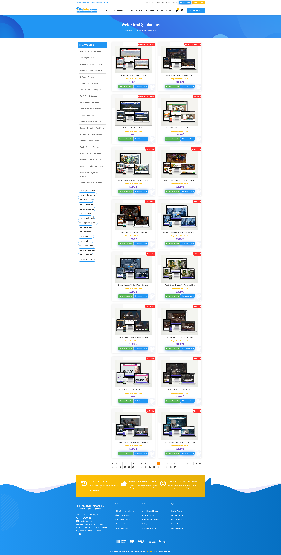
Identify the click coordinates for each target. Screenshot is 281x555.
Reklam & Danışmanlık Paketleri (89, 174)
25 (125, 467)
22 (112, 467)
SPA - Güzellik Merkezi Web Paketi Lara (180, 390)
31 (150, 467)
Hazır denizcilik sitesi (87, 259)
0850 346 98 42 (84, 518)
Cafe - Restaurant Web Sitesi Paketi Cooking (179, 180)
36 (171, 467)
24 (121, 467)
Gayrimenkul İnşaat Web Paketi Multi (133, 75)
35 (167, 467)
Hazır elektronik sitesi (87, 250)
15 (175, 463)
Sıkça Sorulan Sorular (156, 2)
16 (179, 463)
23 (116, 467)
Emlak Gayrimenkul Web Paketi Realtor (180, 75)
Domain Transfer (177, 528)
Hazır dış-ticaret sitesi (87, 190)
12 (162, 463)
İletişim (169, 10)
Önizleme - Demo (141, 86)
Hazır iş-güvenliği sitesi (88, 223)
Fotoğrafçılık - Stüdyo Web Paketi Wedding (180, 285)
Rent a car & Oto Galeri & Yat (92, 71)
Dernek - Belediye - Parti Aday (92, 128)
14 (171, 463)
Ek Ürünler (149, 10)
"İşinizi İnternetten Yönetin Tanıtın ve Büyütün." (93, 2)
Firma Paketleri (117, 10)
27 (133, 467)
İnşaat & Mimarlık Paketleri (91, 64)
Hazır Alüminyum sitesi (88, 195)
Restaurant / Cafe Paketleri (91, 109)
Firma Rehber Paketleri (89, 102)
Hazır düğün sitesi (86, 236)
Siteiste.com (151, 551)
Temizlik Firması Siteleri (89, 141)
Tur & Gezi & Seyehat (88, 96)
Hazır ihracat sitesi (86, 204)
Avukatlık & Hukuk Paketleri (91, 134)
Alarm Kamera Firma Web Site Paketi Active (133, 442)
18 (187, 463)
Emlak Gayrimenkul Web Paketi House (133, 128)
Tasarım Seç (196, 10)
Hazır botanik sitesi (86, 218)
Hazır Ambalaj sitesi (86, 209)
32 (154, 467)
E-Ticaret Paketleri (134, 10)
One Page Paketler (87, 58)
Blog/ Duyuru (148, 524)
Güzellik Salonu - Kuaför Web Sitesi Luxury (133, 390)
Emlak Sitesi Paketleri (89, 83)
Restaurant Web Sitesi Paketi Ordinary (133, 232)
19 (192, 463)
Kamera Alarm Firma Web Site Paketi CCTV (180, 442)
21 (200, 463)
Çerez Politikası (121, 524)
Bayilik (160, 10)
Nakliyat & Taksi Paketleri (90, 153)
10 (154, 463)
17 (183, 463)
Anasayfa (129, 30)
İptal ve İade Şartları (123, 515)
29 (141, 467)
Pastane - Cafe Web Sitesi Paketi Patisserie (133, 180)
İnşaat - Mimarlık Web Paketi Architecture (133, 337)
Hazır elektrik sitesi (86, 246)
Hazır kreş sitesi (85, 232)
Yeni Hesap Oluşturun (151, 511)
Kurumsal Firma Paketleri (90, 51)
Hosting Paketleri (177, 511)
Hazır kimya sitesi (86, 227)
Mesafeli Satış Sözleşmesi (125, 511)
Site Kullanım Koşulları (124, 519)
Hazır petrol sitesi (85, 241)
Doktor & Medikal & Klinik (90, 122)
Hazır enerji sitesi (85, 255)
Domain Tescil (176, 524)
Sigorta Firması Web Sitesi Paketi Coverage (133, 285)
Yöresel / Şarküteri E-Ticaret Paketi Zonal (180, 128)
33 (158, 467)
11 (158, 463)
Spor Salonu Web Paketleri (91, 183)
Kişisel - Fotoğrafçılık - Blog (91, 166)
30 (146, 467)
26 (129, 467)
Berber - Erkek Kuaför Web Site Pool (180, 337)
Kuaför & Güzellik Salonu (90, 160)
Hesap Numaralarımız (124, 528)
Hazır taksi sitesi (85, 213)
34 (162, 467)
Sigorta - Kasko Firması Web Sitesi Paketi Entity (179, 232)
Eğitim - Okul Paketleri (89, 115)
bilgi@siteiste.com (86, 521)
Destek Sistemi (149, 515)
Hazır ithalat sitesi (86, 200)
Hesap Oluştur (199, 2)
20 (196, 463)
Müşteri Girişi (186, 2)
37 (175, 467)
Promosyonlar (172, 2)
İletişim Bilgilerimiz (150, 528)
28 (137, 467)
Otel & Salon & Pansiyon (90, 90)
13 (167, 463)
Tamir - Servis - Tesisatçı (90, 147)
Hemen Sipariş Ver (126, 86)
